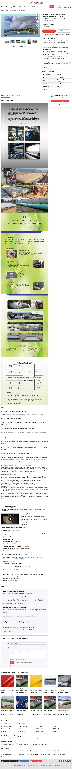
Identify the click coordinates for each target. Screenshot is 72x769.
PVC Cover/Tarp (22, 728)
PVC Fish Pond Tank (38, 557)
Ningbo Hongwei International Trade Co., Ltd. (55, 18)
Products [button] (14, 6)
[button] (2, 2)
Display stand (39, 731)
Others (54, 731)
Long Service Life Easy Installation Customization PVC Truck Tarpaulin (7, 690)
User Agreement (44, 765)
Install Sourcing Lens (36, 761)
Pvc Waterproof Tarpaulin (32, 754)
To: (8, 647)
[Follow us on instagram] (63, 761)
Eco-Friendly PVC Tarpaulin (8, 744)
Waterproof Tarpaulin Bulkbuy (59, 754)
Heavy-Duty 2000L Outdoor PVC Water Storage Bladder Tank (64, 712)
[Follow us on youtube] (66, 761)
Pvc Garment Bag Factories (45, 750)
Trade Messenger (23, 761)
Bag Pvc (4, 750)
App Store (5, 761)
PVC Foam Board (57, 728)
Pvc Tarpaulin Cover (45, 754)
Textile (7, 10)
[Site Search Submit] (52, 6)
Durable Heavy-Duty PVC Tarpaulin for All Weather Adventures (21, 712)
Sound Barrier (22, 731)
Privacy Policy (57, 765)
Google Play (13, 761)
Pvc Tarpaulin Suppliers (59, 750)
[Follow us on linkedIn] (70, 761)
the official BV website (33, 509)
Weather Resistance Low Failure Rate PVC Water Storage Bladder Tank (49, 712)
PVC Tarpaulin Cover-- (23, 726)
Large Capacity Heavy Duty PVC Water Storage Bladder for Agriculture (50, 690)
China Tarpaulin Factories (30, 750)
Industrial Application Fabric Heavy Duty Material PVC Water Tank (36, 712)
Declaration (51, 765)
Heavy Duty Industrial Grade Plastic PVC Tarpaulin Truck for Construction (36, 690)
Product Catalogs (21, 723)
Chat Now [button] (64, 31)
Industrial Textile (13, 10)
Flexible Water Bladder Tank (9, 558)
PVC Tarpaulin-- (39, 726)
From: (8, 643)
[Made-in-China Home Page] (36, 2)
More (2, 756)
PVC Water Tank (39, 728)
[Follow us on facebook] (59, 761)
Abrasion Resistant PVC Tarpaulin (39, 744)
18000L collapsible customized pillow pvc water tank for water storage (22, 690)
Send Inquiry (49, 31)
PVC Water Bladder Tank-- (7, 726)
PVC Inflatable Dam (28, 557)
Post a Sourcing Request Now (17, 665)
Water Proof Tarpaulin (19, 754)
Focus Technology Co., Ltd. (26, 765)
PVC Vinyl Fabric (20, 558)
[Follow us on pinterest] (68, 761)
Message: (7, 651)
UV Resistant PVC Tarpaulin (23, 744)
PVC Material (56, 726)
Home (2, 10)
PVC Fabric (20, 557)
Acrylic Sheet (4, 731)
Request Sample (66, 34)
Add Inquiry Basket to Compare (21, 46)
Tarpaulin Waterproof (7, 754)
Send (12, 662)
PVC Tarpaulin (21, 10)
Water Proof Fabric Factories (15, 750)
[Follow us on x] (61, 761)
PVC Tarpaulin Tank (5, 728)
